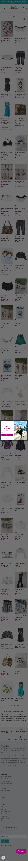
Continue (7, 434)
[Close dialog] (26, 422)
